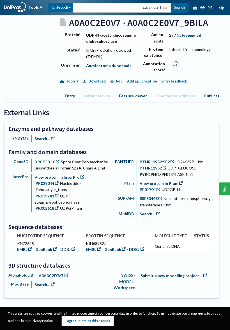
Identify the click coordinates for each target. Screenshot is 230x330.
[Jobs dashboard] (195, 8)
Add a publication (142, 81)
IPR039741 (44, 196)
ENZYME (20, 138)
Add (119, 81)
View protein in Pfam (159, 183)
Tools (33, 7)
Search (179, 7)
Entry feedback (174, 81)
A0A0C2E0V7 (51, 275)
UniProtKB (60, 7)
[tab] (70, 96)
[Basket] (202, 8)
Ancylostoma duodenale (109, 65)
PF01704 (148, 189)
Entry (70, 95)
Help (219, 8)
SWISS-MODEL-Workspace (124, 281)
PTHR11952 (151, 168)
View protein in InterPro (57, 177)
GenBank (43, 249)
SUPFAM (126, 198)
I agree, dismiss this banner (87, 321)
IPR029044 (44, 183)
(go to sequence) (189, 35)
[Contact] (210, 8)
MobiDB (126, 213)
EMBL (22, 249)
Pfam (129, 183)
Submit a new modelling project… (171, 275)
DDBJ (65, 249)
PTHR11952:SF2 (155, 161)
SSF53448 (149, 198)
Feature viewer (133, 95)
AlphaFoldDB (20, 275)
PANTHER (124, 161)
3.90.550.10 (44, 161)
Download (97, 81)
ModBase (20, 284)
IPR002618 (44, 208)
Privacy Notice (41, 321)
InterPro (21, 176)
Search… (42, 138)
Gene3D (21, 161)
